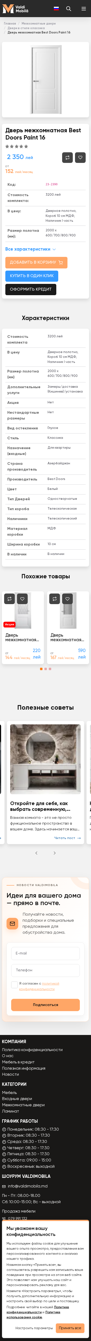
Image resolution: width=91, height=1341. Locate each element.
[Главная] (15, 8)
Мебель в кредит (18, 1062)
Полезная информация (23, 1069)
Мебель (9, 1093)
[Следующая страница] (54, 853)
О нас (8, 1056)
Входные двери (17, 1099)
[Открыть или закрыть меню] (83, 8)
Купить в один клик (32, 276)
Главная (10, 23)
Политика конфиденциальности (32, 1050)
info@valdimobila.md (28, 1186)
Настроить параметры (34, 1328)
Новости (10, 1075)
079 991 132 (17, 1219)
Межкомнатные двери (39, 23)
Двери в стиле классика (26, 28)
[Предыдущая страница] (36, 853)
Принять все (70, 1328)
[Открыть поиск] (68, 8)
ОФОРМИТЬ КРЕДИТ (31, 289)
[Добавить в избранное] (80, 157)
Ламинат (10, 1111)
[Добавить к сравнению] (67, 157)
